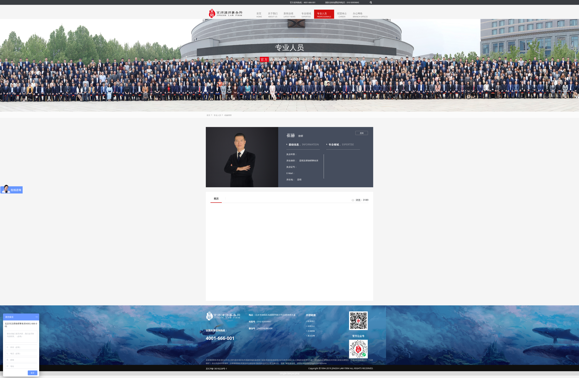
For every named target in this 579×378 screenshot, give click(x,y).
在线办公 (311, 326)
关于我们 (273, 15)
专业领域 (306, 15)
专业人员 (324, 15)
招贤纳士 (342, 15)
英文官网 (311, 335)
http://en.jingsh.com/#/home (315, 363)
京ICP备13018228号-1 (216, 368)
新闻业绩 (289, 15)
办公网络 (360, 15)
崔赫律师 (228, 115)
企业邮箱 (311, 331)
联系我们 (311, 321)
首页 (259, 15)
